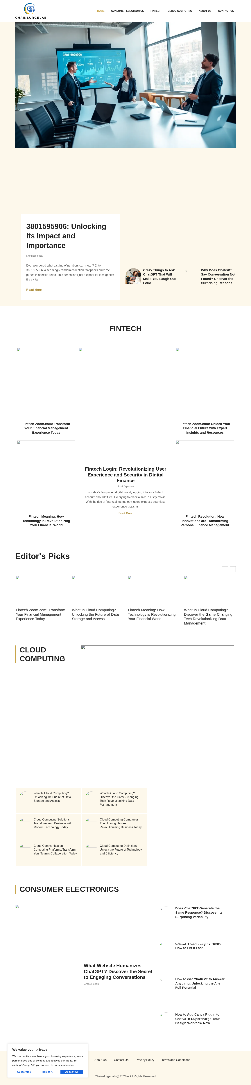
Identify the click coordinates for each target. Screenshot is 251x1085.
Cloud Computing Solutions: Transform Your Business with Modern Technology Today (53, 823)
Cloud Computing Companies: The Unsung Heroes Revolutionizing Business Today (121, 823)
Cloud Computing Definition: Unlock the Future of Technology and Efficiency (121, 849)
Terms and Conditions (176, 1059)
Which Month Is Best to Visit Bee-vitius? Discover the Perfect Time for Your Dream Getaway (146, 660)
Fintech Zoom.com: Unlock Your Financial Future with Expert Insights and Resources (205, 428)
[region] (47, 1060)
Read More (34, 289)
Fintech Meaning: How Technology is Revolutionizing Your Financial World (46, 521)
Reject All (48, 1071)
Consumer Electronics (127, 11)
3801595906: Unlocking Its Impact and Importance (66, 235)
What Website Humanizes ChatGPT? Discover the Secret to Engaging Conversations (118, 971)
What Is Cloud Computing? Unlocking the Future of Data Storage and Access (94, 614)
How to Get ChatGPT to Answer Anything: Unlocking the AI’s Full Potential (200, 983)
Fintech (155, 11)
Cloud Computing (180, 11)
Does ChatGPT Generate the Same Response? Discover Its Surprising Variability (199, 912)
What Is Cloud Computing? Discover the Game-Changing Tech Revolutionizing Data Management (207, 616)
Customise (24, 1071)
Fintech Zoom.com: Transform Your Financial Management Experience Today (46, 428)
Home (101, 11)
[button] (233, 569)
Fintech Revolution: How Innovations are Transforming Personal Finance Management (205, 521)
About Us (205, 11)
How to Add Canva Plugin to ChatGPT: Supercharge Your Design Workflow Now (197, 1019)
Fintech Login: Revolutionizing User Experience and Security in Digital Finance (125, 474)
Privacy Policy (145, 1059)
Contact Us (226, 11)
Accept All (71, 1071)
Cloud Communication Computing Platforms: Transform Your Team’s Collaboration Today (55, 849)
